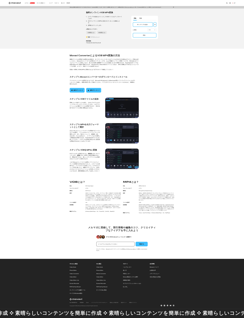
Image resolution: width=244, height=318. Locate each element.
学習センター (126, 273)
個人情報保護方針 (73, 302)
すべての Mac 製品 (101, 290)
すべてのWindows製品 (76, 293)
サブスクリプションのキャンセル (132, 283)
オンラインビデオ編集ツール (77, 290)
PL (98, 42)
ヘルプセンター (127, 267)
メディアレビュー (154, 273)
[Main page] (15, 3)
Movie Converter (101, 273)
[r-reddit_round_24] (173, 306)
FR (91, 42)
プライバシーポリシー (129, 7)
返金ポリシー (124, 302)
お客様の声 (153, 270)
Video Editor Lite (74, 280)
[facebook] (161, 306)
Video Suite (73, 267)
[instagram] (164, 306)
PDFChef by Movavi (75, 287)
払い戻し (125, 287)
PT (95, 42)
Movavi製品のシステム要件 (130, 277)
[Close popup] (173, 7)
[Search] (227, 3)
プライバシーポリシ (131, 249)
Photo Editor (73, 270)
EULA (87, 302)
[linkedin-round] (167, 306)
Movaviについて (154, 267)
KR (100, 42)
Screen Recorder (74, 283)
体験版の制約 (126, 280)
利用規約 (82, 302)
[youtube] (170, 306)
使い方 (125, 270)
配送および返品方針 (114, 302)
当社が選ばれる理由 (155, 277)
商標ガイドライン (133, 302)
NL (97, 42)
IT (92, 42)
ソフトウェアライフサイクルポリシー (99, 302)
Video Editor (73, 277)
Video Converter (74, 273)
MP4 (150, 30)
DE (89, 42)
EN (88, 42)
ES (93, 42)
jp (234, 3)
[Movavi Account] (230, 3)
